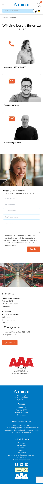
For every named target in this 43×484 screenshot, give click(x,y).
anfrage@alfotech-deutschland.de (25, 428)
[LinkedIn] (21, 464)
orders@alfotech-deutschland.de (25, 430)
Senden (33, 249)
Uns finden (10, 343)
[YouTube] (26, 464)
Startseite (5, 17)
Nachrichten (21, 445)
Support (21, 450)
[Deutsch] (39, 11)
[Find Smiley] (21, 469)
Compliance (21, 453)
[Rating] (21, 476)
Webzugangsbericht (21, 460)
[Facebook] (16, 464)
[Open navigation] (7, 4)
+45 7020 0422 (25, 425)
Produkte (21, 443)
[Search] (35, 11)
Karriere (21, 448)
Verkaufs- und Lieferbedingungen (21, 455)
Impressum (21, 457)
